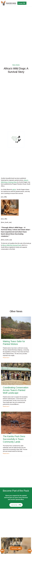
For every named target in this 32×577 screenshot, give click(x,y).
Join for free (14, 505)
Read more (6, 357)
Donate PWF (21, 3)
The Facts (14, 548)
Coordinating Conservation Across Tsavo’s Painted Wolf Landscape (15, 390)
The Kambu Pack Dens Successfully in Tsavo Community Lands (14, 439)
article (14, 189)
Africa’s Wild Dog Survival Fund (11, 245)
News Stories (16, 65)
